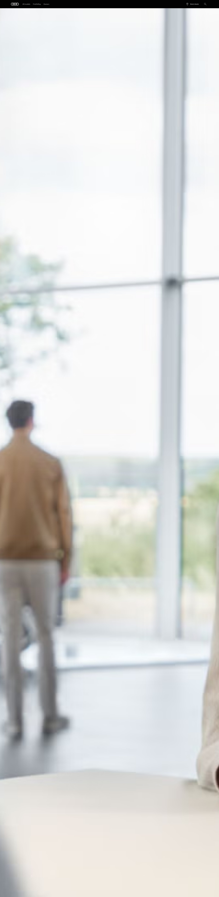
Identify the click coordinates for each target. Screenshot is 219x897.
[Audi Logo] (15, 4)
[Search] (205, 4)
